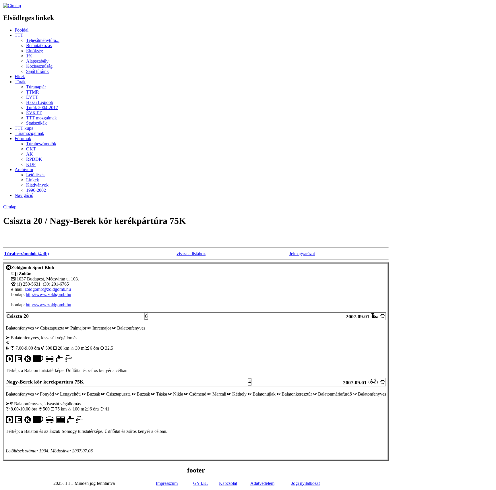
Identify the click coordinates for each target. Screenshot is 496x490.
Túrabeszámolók (41, 143)
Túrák (20, 81)
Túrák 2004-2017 (42, 107)
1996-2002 (36, 190)
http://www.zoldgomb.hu (48, 294)
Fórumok (23, 138)
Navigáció (24, 195)
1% (29, 55)
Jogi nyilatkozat (305, 483)
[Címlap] (12, 5)
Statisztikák (36, 123)
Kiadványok (37, 185)
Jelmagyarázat (302, 253)
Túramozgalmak (29, 133)
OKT (31, 148)
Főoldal (21, 30)
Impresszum (167, 483)
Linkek (32, 179)
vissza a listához (191, 253)
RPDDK (34, 159)
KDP (31, 164)
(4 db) (26, 253)
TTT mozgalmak (41, 117)
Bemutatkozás (39, 45)
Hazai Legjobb (39, 102)
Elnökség (34, 50)
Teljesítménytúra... (42, 40)
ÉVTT (32, 97)
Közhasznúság (39, 66)
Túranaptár (36, 86)
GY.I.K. (200, 483)
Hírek (20, 76)
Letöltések (35, 174)
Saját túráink (37, 71)
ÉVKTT (34, 112)
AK (29, 154)
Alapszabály (37, 61)
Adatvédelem (262, 483)
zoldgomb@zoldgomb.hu (48, 289)
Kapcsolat (228, 483)
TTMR (32, 92)
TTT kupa (24, 128)
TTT (19, 35)
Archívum (24, 169)
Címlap (9, 206)
